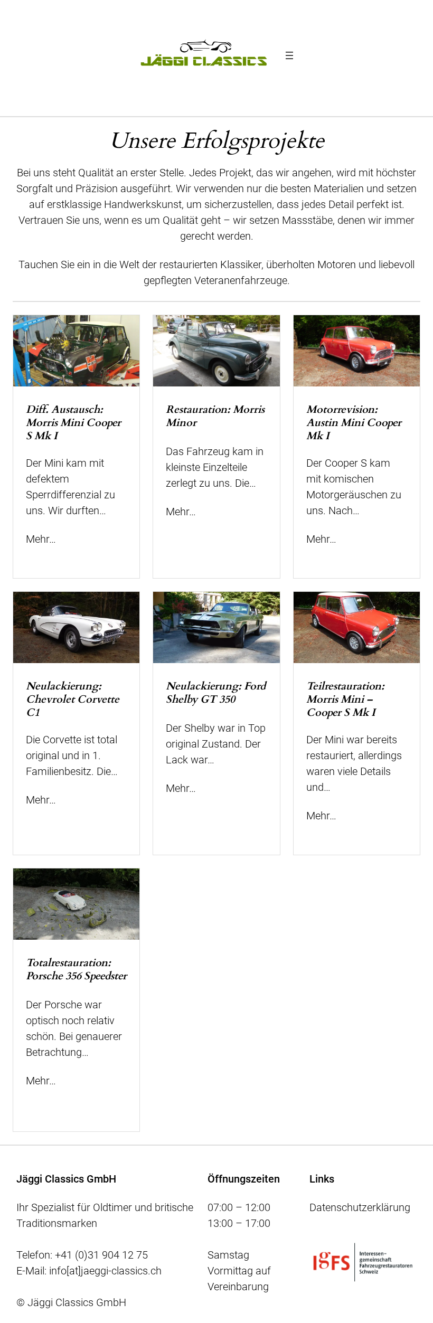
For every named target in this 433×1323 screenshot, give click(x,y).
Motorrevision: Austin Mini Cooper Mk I (353, 422)
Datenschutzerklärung (359, 1207)
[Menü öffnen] (289, 55)
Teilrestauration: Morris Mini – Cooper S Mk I (345, 699)
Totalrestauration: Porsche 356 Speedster (76, 969)
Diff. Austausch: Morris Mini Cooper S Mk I (73, 422)
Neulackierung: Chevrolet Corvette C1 (72, 699)
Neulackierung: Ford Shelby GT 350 (216, 692)
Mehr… (41, 539)
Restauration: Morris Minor (215, 416)
